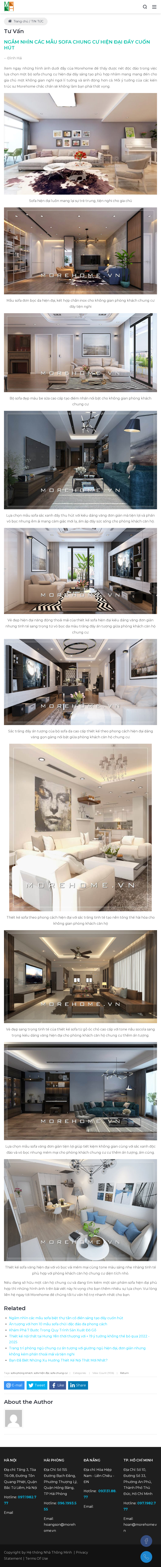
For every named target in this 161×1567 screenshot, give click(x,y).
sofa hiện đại (41, 1372)
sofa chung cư (59, 1372)
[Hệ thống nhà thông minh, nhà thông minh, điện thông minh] (9, 6)
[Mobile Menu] (154, 6)
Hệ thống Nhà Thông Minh (49, 1552)
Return (124, 1372)
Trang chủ (20, 21)
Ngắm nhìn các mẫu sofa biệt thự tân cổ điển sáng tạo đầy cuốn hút (66, 1318)
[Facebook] (146, 1541)
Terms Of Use (36, 1559)
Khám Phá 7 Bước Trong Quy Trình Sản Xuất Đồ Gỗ (52, 1330)
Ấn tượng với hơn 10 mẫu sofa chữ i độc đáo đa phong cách (58, 1324)
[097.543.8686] (146, 1557)
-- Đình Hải (13, 58)
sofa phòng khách (22, 1372)
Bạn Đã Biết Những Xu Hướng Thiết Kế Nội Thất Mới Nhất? (58, 1360)
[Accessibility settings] (137, 6)
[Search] (144, 6)
